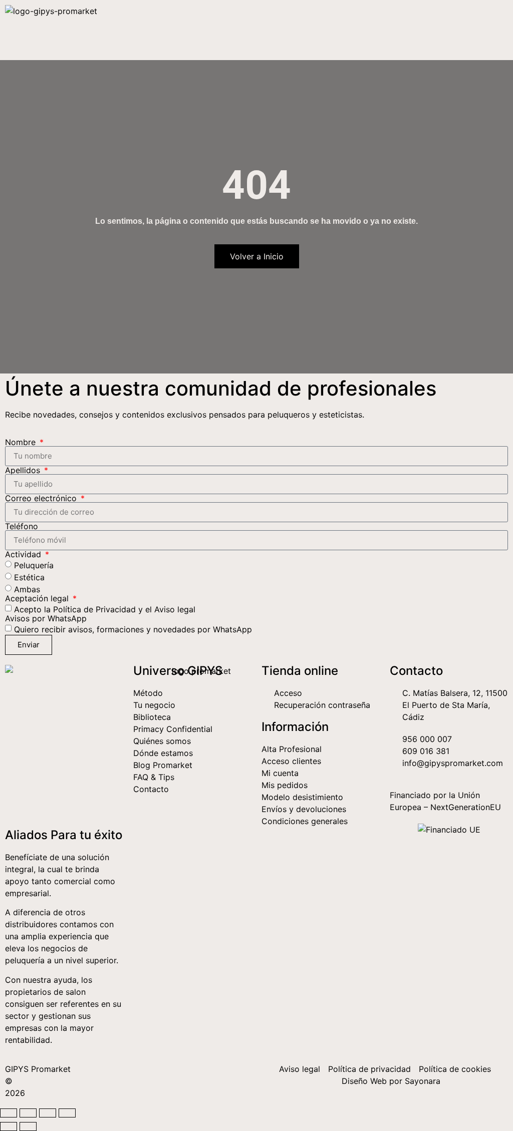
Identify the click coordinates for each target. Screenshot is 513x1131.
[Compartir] (47, 1112)
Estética (29, 577)
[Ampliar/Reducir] (8, 1112)
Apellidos (24, 470)
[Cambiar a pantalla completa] (28, 1112)
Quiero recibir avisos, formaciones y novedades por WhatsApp (133, 629)
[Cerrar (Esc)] (67, 1112)
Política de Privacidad (94, 609)
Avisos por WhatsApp (46, 618)
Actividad (24, 554)
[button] (497, 30)
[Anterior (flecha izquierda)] (8, 1126)
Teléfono (21, 526)
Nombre (21, 442)
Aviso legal (174, 609)
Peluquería (34, 565)
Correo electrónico (42, 498)
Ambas (27, 589)
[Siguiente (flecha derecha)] (28, 1126)
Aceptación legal (38, 598)
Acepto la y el (104, 609)
